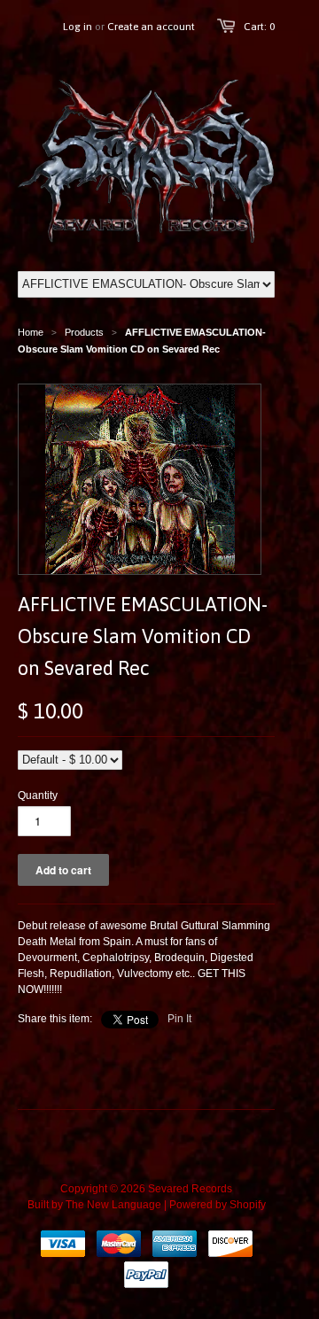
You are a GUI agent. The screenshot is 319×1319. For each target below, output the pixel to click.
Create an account (151, 26)
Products (84, 332)
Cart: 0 (259, 26)
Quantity (38, 795)
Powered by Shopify (217, 1205)
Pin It (179, 1019)
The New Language (113, 1205)
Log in (77, 26)
